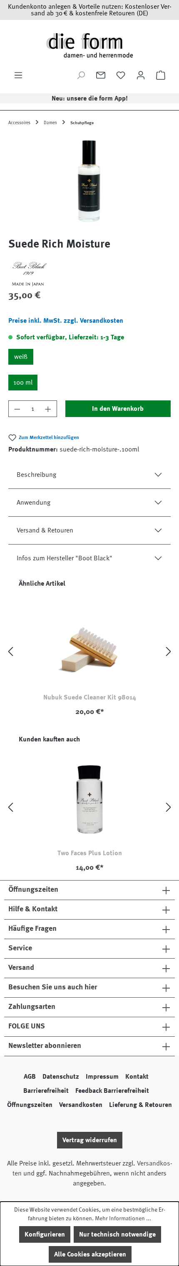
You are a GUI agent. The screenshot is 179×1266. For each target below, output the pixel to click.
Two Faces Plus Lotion (89, 853)
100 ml (22, 382)
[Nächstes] (168, 651)
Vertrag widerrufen (89, 1140)
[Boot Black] (89, 273)
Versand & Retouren (45, 530)
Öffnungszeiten (29, 1105)
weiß (20, 357)
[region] (89, 182)
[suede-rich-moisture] (89, 182)
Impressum (102, 1076)
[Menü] (18, 75)
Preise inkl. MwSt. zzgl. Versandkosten (65, 320)
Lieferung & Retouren (140, 1105)
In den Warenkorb (118, 408)
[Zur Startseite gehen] (89, 45)
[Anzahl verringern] (17, 408)
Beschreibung (36, 474)
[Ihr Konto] (141, 75)
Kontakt (137, 1076)
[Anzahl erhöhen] (48, 408)
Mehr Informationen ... (123, 1218)
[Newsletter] (101, 75)
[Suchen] (81, 75)
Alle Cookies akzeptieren (90, 1254)
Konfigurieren (45, 1234)
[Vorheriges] (10, 651)
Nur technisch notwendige (117, 1234)
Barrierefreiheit (46, 1090)
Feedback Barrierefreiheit (112, 1090)
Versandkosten (80, 1105)
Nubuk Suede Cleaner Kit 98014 (89, 697)
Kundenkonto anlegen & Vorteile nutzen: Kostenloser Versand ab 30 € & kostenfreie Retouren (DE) (90, 10)
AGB (30, 1076)
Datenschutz (60, 1076)
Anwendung (33, 502)
